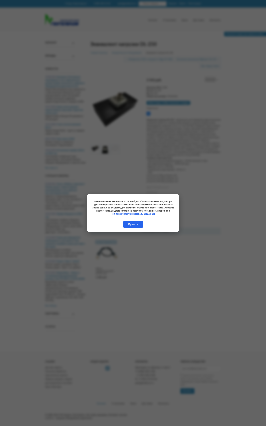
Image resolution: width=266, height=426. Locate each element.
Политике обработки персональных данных (133, 214)
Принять (133, 224)
